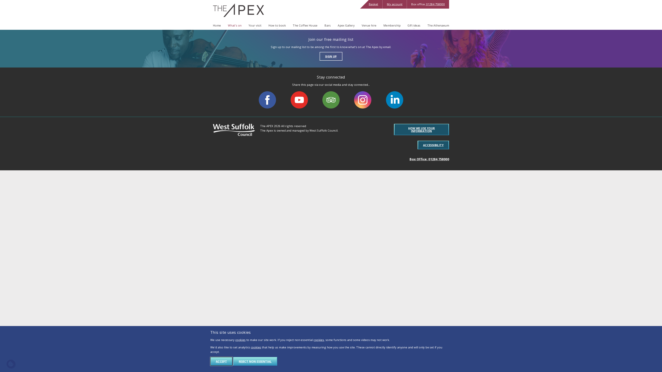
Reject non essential (255, 361)
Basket (373, 4)
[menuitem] (217, 25)
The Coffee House (305, 25)
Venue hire (369, 25)
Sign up (331, 56)
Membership (392, 25)
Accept (221, 361)
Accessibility (433, 145)
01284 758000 (428, 4)
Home (217, 25)
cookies (240, 340)
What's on (235, 25)
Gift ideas (414, 25)
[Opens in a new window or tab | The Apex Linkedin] (394, 99)
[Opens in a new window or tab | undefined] (267, 99)
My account (394, 4)
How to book (277, 25)
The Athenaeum (438, 25)
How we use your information (421, 129)
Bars (327, 25)
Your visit (255, 25)
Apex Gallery (346, 25)
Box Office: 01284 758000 (429, 159)
